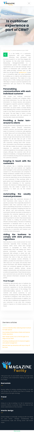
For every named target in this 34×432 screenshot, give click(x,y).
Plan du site (17, 431)
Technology (7, 50)
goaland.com (22, 72)
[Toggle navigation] (29, 3)
